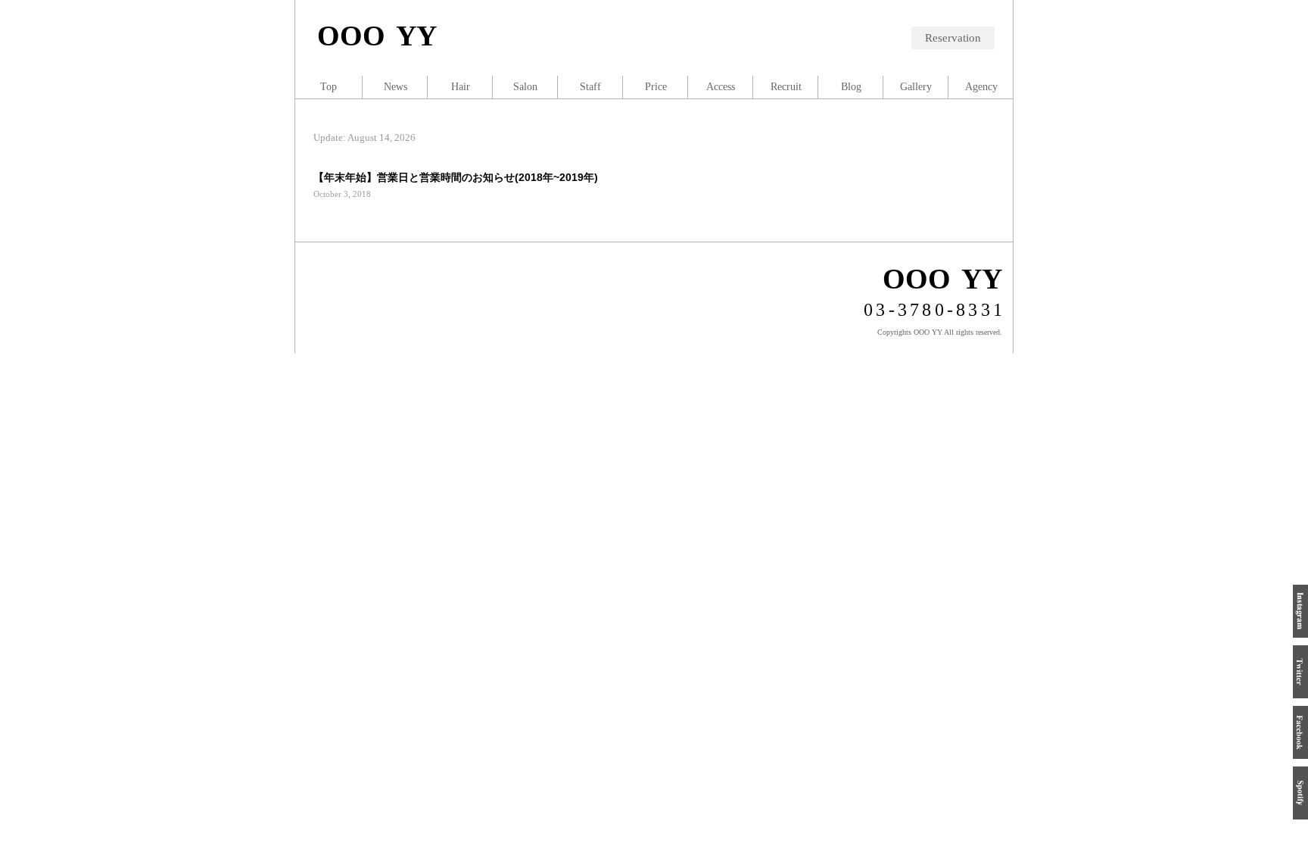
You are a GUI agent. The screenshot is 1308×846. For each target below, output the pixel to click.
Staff (590, 86)
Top (328, 86)
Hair (460, 86)
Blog (851, 86)
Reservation (953, 38)
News (395, 86)
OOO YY (377, 36)
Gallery (916, 86)
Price (656, 86)
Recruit (786, 86)
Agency (981, 86)
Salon (525, 86)
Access (720, 86)
